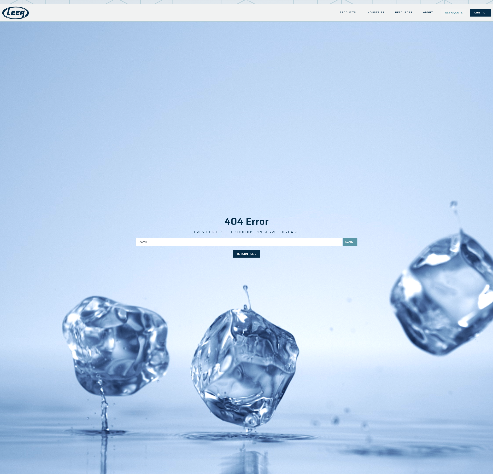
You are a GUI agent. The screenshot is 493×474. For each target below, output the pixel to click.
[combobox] (239, 242)
